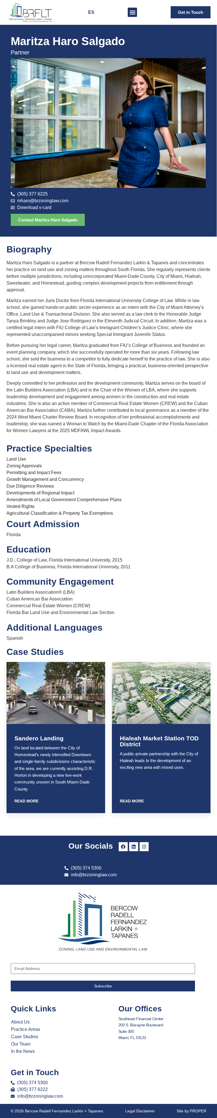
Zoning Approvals (24, 465)
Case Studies (24, 1036)
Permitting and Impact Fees (33, 472)
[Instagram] (144, 846)
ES (91, 12)
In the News (23, 1051)
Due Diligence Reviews (30, 486)
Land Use (16, 459)
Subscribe (103, 986)
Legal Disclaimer (140, 1111)
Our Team (21, 1044)
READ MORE (26, 801)
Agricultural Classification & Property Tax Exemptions (59, 513)
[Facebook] (123, 846)
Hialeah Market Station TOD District (159, 741)
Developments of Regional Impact (40, 492)
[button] (132, 12)
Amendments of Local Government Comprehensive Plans (63, 499)
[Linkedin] (133, 846)
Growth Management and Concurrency (45, 479)
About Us (20, 1022)
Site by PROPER (191, 1111)
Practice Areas (25, 1029)
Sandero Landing (39, 738)
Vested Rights (20, 506)
